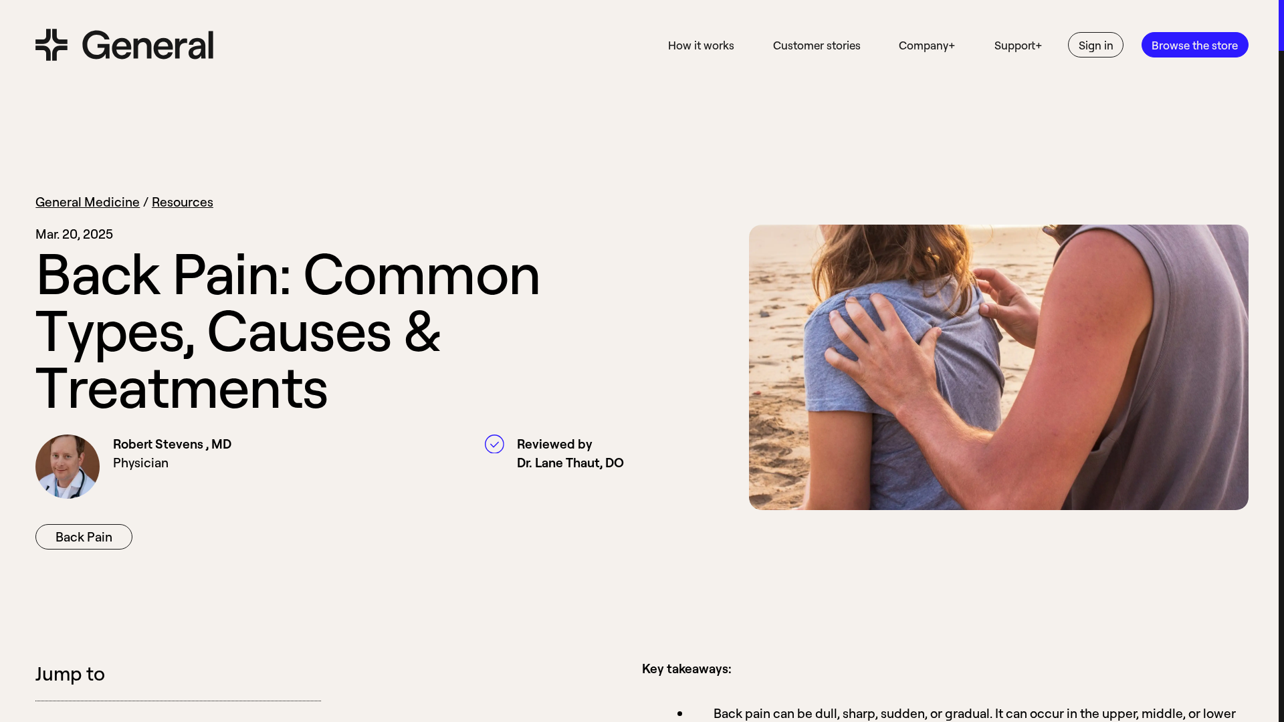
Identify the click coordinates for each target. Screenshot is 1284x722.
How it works (701, 45)
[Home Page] (124, 45)
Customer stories (817, 45)
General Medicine (87, 201)
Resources (182, 201)
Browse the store (1195, 45)
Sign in (1096, 45)
